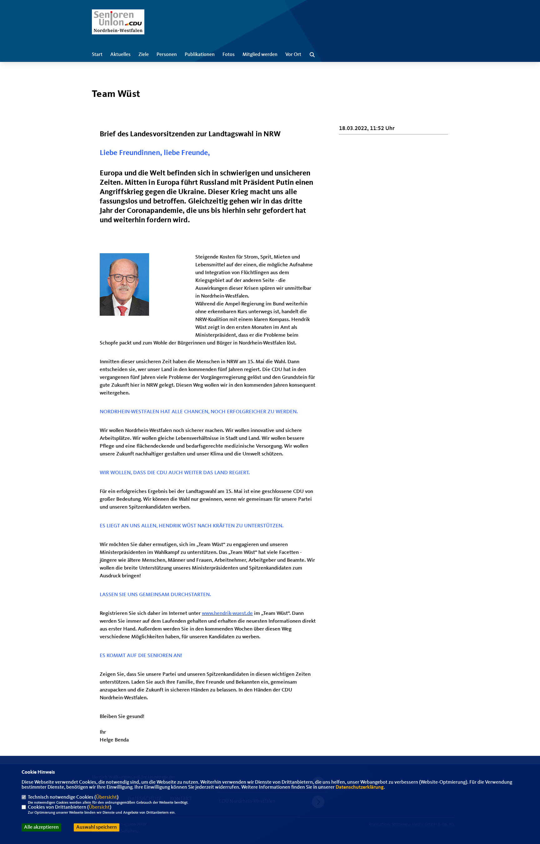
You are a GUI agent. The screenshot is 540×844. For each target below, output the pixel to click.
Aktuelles (120, 54)
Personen (167, 54)
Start (97, 54)
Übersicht (106, 797)
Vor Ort (293, 54)
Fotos (228, 54)
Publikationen (200, 54)
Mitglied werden (260, 54)
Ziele (143, 54)
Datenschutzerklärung (360, 787)
